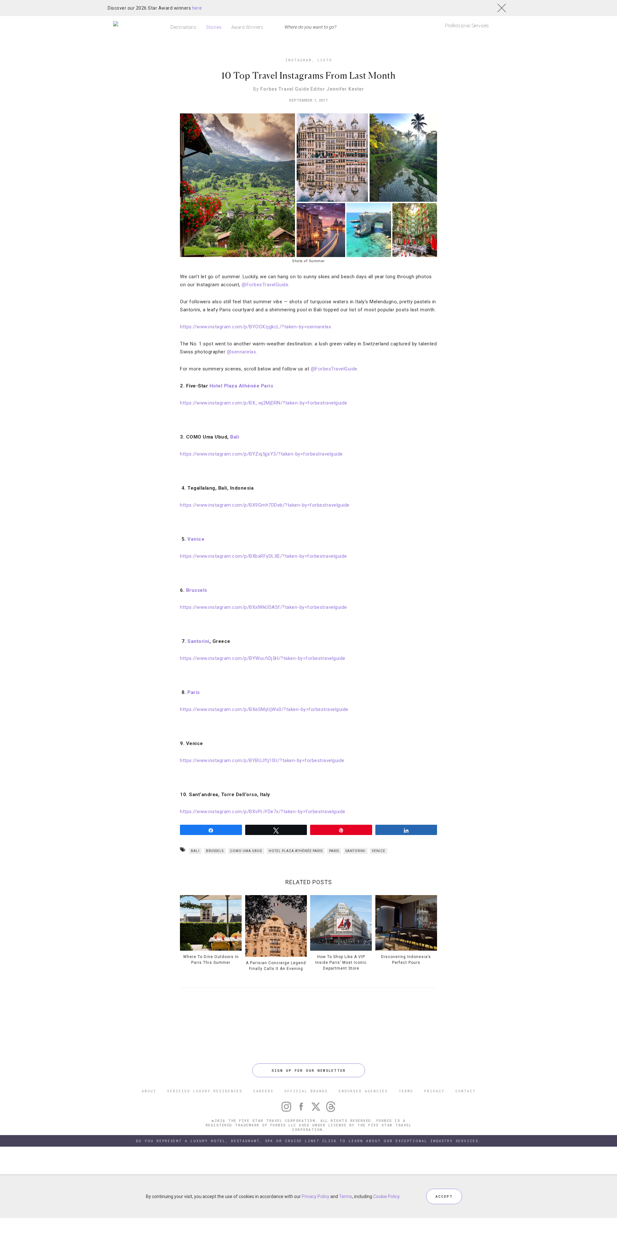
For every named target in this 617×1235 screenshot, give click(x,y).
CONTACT (465, 1090)
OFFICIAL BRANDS (306, 1090)
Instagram (298, 60)
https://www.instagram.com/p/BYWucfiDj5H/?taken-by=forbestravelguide (262, 658)
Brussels (215, 851)
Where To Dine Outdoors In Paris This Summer (211, 960)
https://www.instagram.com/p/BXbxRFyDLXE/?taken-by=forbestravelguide (263, 556)
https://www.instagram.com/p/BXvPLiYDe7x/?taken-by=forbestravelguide (262, 811)
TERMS (406, 1090)
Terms (345, 1196)
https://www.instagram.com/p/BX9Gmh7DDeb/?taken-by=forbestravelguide (265, 505)
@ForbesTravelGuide (265, 285)
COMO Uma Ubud (246, 851)
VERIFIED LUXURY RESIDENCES (204, 1090)
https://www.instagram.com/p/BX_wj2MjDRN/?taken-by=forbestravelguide (263, 403)
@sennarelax (241, 352)
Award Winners (247, 27)
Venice (378, 851)
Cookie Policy (386, 1196)
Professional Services (467, 25)
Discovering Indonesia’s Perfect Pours (406, 960)
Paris (193, 692)
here (197, 8)
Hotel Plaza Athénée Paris (241, 386)
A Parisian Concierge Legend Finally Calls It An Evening (276, 966)
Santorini (355, 851)
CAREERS (263, 1090)
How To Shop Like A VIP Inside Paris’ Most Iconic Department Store (341, 963)
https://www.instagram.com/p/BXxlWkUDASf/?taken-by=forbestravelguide (263, 607)
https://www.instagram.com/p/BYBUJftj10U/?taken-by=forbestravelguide (262, 760)
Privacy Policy (315, 1196)
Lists (324, 60)
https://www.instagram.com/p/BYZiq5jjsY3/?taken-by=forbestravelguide (261, 454)
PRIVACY (434, 1090)
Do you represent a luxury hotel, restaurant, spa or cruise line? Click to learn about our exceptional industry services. (308, 1140)
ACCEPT (444, 1196)
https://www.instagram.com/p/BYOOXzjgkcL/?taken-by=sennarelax (255, 327)
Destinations (183, 27)
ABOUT (149, 1090)
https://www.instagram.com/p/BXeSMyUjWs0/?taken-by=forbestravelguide (264, 709)
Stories (214, 27)
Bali (195, 851)
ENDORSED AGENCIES (363, 1090)
